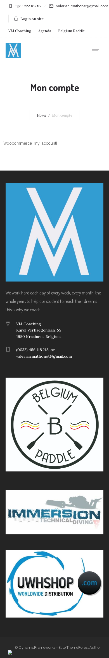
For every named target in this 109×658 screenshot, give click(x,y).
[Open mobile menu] (97, 50)
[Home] (13, 57)
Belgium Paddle (71, 31)
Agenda (44, 31)
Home (41, 115)
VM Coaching (19, 31)
